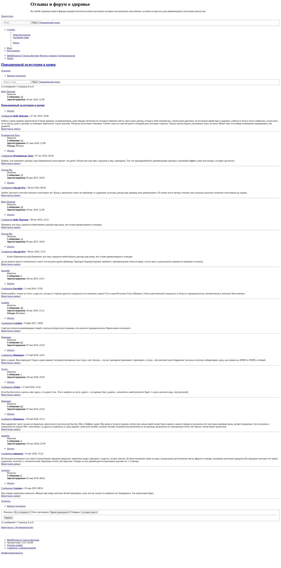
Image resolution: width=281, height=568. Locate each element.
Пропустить (7, 16)
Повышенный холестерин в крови (28, 64)
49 (22, 308)
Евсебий (5, 270)
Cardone (5, 302)
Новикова (6, 337)
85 (22, 342)
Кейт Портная (8, 91)
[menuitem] (21, 35)
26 (22, 97)
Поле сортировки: (40, 512)
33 (22, 175)
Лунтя (4, 369)
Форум (16, 8)
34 (22, 140)
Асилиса (5, 470)
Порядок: (76, 512)
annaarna (5, 435)
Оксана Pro (6, 170)
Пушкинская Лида (10, 135)
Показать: (9, 512)
